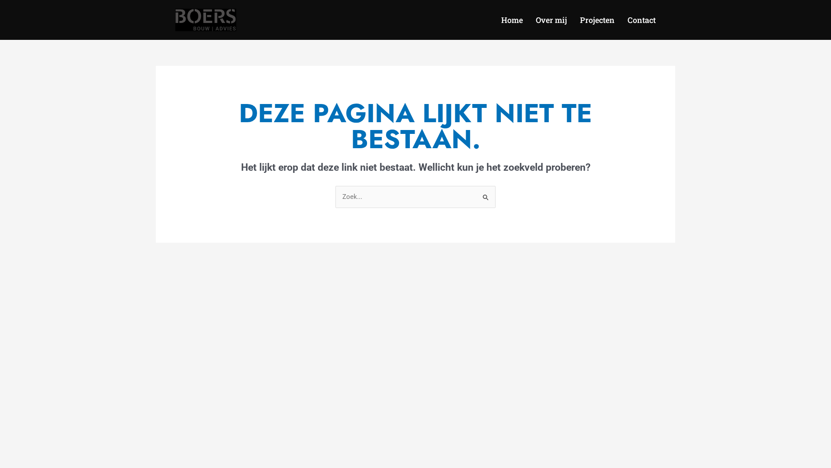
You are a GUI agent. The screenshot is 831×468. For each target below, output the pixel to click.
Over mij (551, 20)
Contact (642, 20)
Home (512, 20)
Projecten (597, 20)
